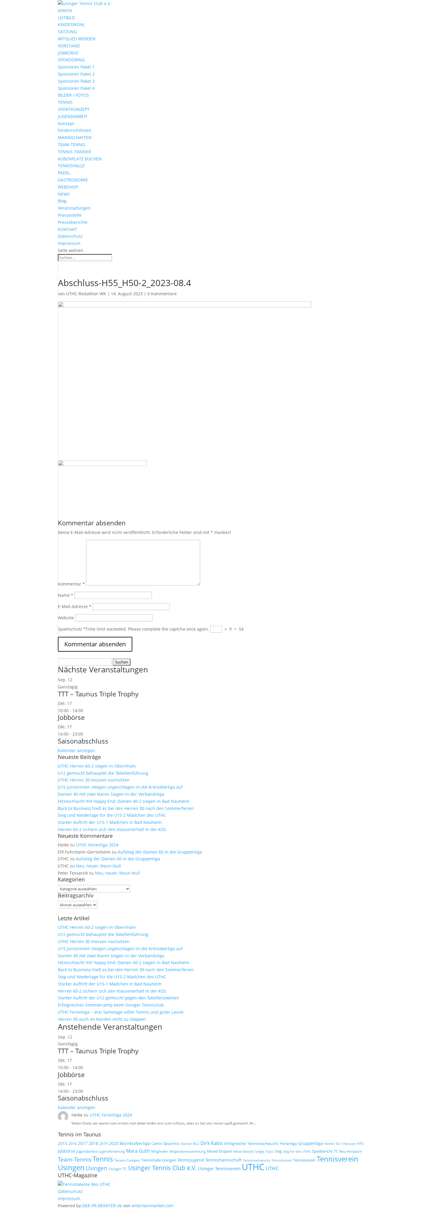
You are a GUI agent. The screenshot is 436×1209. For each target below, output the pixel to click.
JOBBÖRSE (68, 53)
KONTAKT (67, 229)
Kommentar (71, 584)
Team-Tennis (74, 1159)
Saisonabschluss (83, 740)
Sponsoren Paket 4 (76, 88)
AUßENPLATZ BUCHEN (80, 159)
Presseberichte (72, 222)
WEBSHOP (68, 187)
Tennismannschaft (223, 1160)
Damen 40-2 (190, 1143)
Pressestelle (70, 215)
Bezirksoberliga (135, 1143)
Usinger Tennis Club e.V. (162, 1167)
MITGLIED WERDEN (77, 39)
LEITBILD (66, 17)
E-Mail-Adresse (74, 606)
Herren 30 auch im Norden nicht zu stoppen (102, 1019)
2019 (103, 1143)
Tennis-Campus (127, 1160)
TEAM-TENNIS (71, 144)
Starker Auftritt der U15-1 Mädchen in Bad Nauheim (110, 822)
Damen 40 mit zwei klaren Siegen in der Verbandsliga (111, 794)
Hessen (349, 1143)
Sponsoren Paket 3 (76, 81)
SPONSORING (71, 60)
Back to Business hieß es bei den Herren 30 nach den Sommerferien (126, 808)
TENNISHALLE (71, 165)
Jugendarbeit (87, 1151)
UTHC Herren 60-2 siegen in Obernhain (97, 766)
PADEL (64, 173)
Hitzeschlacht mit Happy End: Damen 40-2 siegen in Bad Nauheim (123, 801)
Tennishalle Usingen (158, 1160)
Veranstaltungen (74, 208)
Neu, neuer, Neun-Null (98, 866)
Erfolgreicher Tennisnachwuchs (251, 1143)
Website (66, 618)
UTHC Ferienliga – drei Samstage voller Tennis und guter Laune (121, 1012)
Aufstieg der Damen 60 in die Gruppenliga (160, 852)
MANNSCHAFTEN (75, 137)
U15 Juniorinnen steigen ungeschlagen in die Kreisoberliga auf (120, 787)
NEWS (64, 194)
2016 (73, 1143)
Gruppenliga (310, 1143)
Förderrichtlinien (74, 130)
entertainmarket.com (153, 1205)
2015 (62, 1143)
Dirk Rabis (212, 1143)
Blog (62, 201)
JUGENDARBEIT (72, 116)
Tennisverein (304, 1160)
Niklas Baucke (243, 1151)
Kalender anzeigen (76, 750)
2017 (82, 1143)
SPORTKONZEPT (74, 109)
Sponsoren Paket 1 (76, 67)
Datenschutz (70, 236)
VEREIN (65, 10)
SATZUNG (67, 31)
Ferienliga (288, 1143)
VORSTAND (69, 46)
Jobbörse (71, 717)
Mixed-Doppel (219, 1151)
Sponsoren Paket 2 (76, 74)
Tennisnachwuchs (256, 1160)
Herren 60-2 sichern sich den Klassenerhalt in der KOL (112, 829)
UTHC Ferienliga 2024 (98, 845)
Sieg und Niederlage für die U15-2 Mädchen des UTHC (112, 815)
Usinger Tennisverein (219, 1168)
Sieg (278, 1151)
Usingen (96, 1168)
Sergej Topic (264, 1151)
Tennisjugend (190, 1160)
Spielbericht (322, 1151)
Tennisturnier (281, 1160)
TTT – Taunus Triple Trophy (98, 693)
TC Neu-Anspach (348, 1151)
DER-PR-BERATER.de (102, 1205)
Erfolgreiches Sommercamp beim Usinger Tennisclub (111, 1005)
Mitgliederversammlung (187, 1151)
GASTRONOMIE (73, 180)
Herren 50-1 (333, 1144)
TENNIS (65, 102)
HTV (360, 1143)
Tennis (103, 1159)
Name (65, 595)
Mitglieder (159, 1151)
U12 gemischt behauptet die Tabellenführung (103, 773)
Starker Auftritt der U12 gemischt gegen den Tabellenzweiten (118, 998)
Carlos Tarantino (165, 1143)
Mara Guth (138, 1151)
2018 (93, 1143)
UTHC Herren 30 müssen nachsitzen (94, 780)
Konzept (66, 123)
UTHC (253, 1167)
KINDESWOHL (71, 24)
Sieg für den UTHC (297, 1151)
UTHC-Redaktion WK (86, 293)
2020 (113, 1143)
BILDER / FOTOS (73, 95)
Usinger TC (118, 1169)
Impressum (69, 243)
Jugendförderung (112, 1151)
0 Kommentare (162, 293)
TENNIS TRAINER (74, 151)
